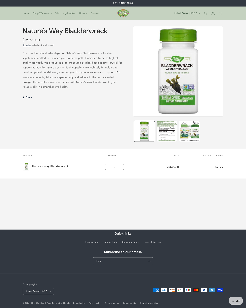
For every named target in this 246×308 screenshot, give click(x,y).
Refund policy (79, 303)
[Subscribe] (149, 261)
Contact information (149, 303)
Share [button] (29, 97)
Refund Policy (111, 242)
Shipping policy (130, 303)
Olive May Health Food (41, 303)
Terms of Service (152, 242)
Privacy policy (95, 303)
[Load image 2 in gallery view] (166, 131)
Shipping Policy (130, 242)
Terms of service (112, 303)
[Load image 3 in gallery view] (189, 131)
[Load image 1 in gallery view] (144, 131)
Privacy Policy (92, 242)
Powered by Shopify (61, 303)
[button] (42, 13)
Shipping (27, 45)
